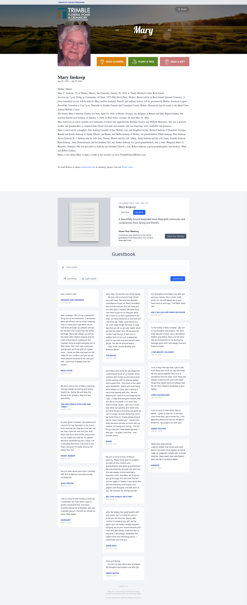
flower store (127, 166)
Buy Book (139, 212)
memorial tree (88, 166)
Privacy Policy (116, 594)
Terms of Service (130, 594)
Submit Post (178, 278)
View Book (125, 212)
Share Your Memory (175, 236)
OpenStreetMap (126, 598)
